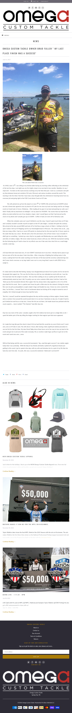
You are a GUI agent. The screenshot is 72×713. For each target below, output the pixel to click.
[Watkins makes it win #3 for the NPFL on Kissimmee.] (36, 499)
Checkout (44, 1)
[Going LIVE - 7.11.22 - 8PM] (36, 570)
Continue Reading (8, 471)
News (36, 41)
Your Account (36, 633)
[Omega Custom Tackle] (36, 20)
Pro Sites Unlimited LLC (48, 702)
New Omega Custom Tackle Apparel (18, 456)
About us (36, 627)
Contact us (36, 630)
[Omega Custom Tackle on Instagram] (39, 8)
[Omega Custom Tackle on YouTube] (36, 8)
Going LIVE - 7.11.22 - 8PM (14, 595)
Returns (36, 639)
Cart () (35, 1)
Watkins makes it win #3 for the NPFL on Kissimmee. (26, 524)
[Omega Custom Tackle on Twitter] (29, 8)
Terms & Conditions (36, 636)
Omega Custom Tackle (28, 702)
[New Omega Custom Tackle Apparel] (36, 420)
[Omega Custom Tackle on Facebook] (32, 8)
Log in (26, 1)
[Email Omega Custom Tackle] (43, 8)
